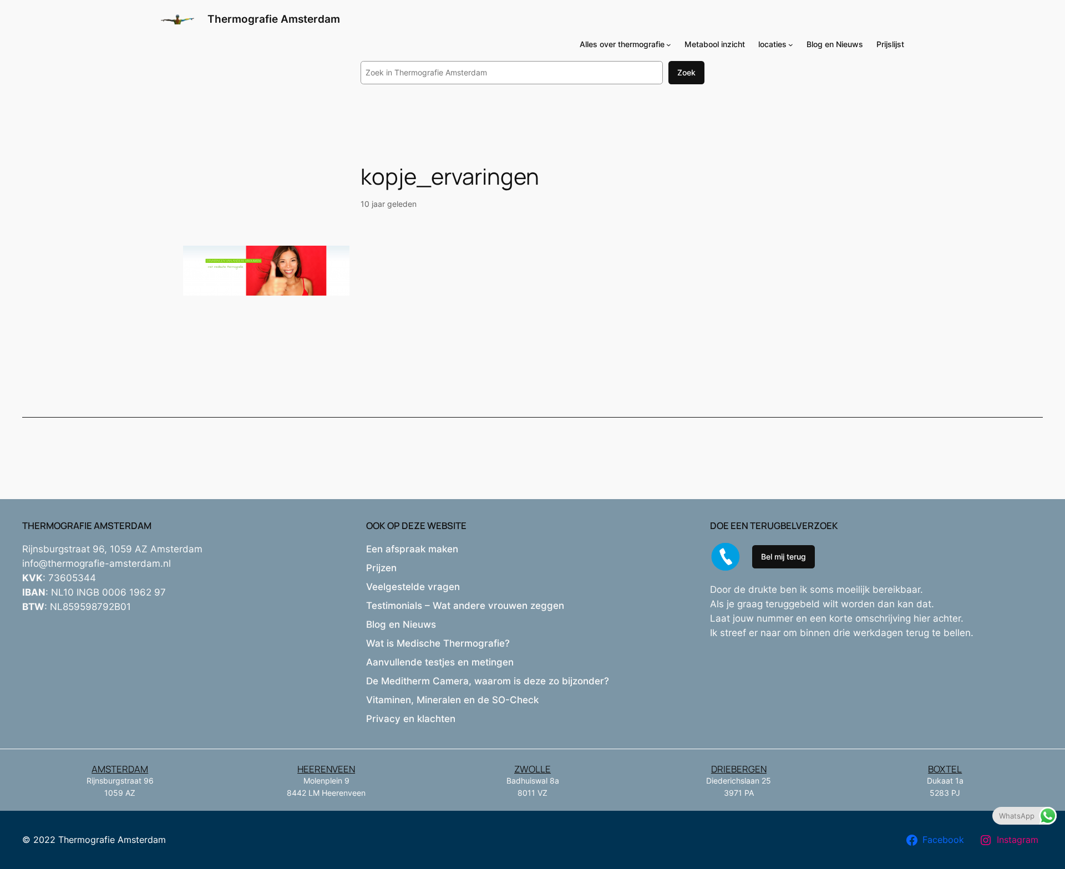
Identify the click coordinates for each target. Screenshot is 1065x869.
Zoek (686, 72)
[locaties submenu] (790, 44)
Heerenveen (326, 769)
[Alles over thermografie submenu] (668, 44)
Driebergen (739, 769)
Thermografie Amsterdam (273, 19)
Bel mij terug (783, 556)
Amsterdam (120, 769)
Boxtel (945, 769)
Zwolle (532, 769)
